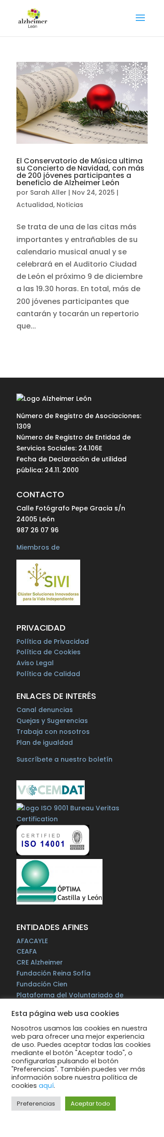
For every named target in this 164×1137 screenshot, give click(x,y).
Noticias (69, 204)
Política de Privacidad (52, 641)
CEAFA (26, 951)
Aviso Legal (35, 662)
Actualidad (34, 204)
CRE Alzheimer (39, 962)
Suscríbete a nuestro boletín (64, 759)
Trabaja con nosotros (53, 731)
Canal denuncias (44, 709)
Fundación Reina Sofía (53, 973)
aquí (46, 1085)
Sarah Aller (48, 192)
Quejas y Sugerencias (52, 720)
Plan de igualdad (44, 742)
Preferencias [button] (36, 1103)
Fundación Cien (41, 984)
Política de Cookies (48, 652)
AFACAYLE (32, 940)
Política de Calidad (48, 673)
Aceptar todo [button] (90, 1103)
